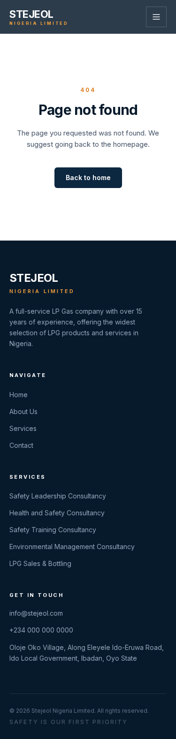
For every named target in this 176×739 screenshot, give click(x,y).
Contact (21, 445)
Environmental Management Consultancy (72, 546)
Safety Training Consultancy (52, 530)
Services (23, 428)
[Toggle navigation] (156, 17)
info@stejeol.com (36, 613)
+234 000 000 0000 (41, 630)
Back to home (88, 177)
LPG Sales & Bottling (40, 563)
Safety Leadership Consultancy (57, 496)
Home (18, 395)
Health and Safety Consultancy (57, 513)
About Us (23, 411)
